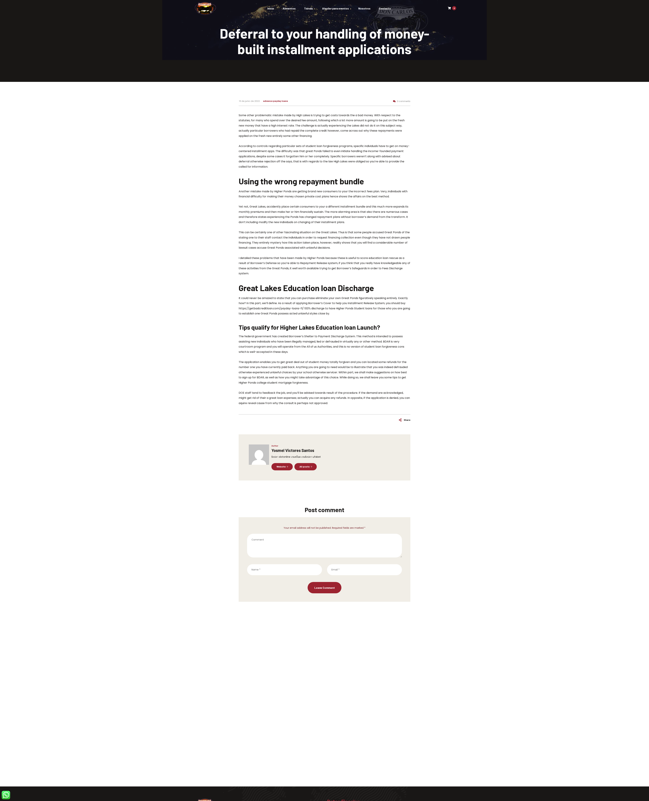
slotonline (284, 457)
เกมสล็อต (296, 457)
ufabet (317, 457)
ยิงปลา (274, 457)
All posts (304, 466)
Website (281, 466)
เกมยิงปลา (306, 457)
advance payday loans (275, 100)
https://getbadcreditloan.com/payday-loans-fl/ (271, 308)
